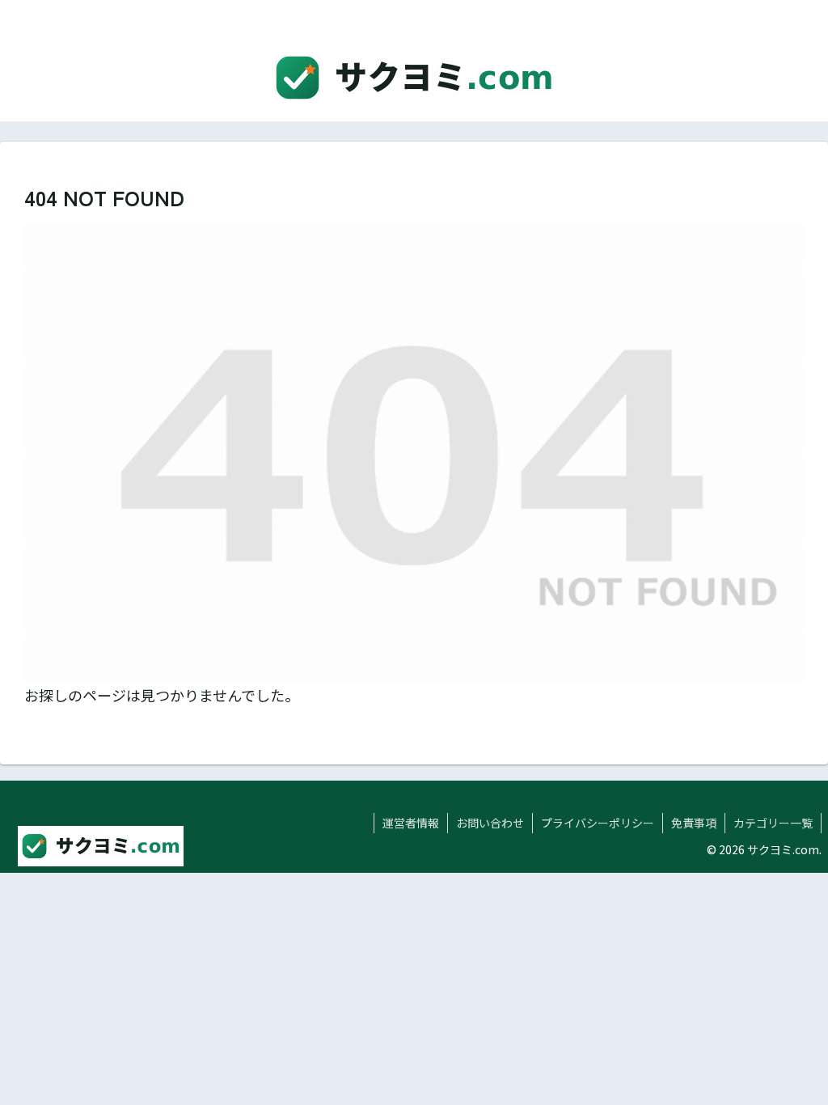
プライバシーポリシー (597, 823)
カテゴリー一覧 (773, 823)
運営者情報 (410, 823)
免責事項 (693, 823)
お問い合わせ (490, 823)
